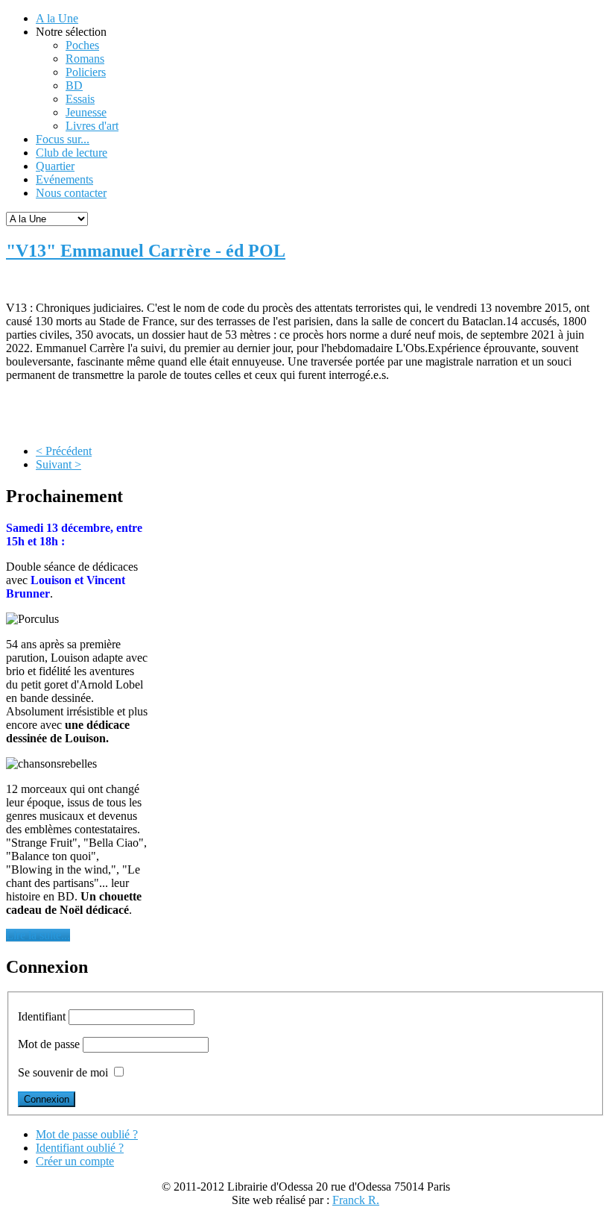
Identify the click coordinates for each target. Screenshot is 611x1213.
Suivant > (58, 464)
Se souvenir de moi (63, 1072)
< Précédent (64, 451)
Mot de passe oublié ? (87, 1134)
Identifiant (42, 1016)
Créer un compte (75, 1161)
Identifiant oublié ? (80, 1147)
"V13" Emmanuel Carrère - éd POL (145, 250)
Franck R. (355, 1200)
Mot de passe (49, 1044)
